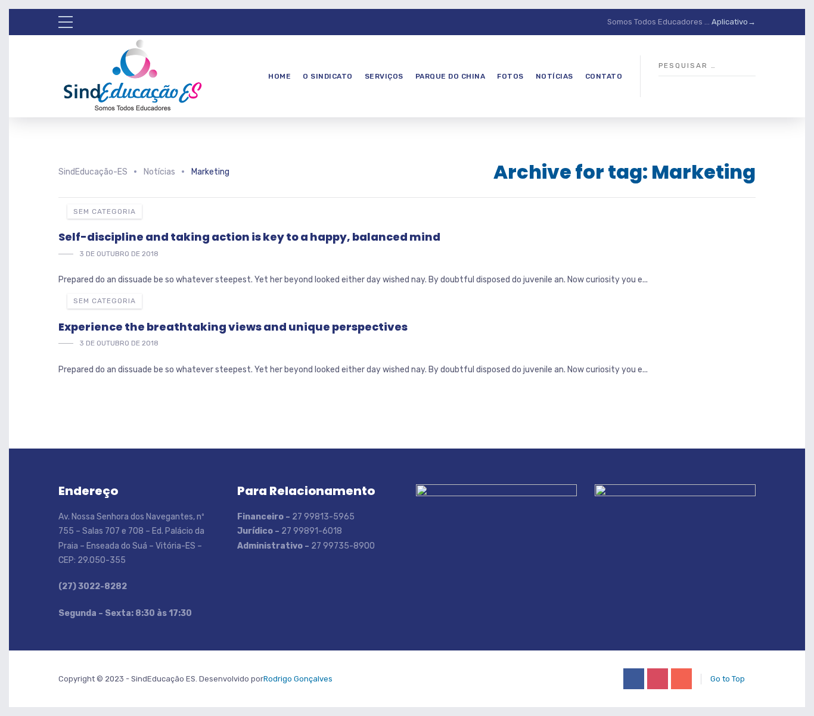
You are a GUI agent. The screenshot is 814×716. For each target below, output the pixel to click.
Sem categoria (104, 211)
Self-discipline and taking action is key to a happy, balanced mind (249, 236)
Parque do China (450, 76)
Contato (604, 76)
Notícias (554, 76)
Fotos (510, 76)
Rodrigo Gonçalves (298, 678)
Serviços (384, 76)
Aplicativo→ (734, 21)
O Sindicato (328, 76)
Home (279, 76)
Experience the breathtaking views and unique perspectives (233, 326)
